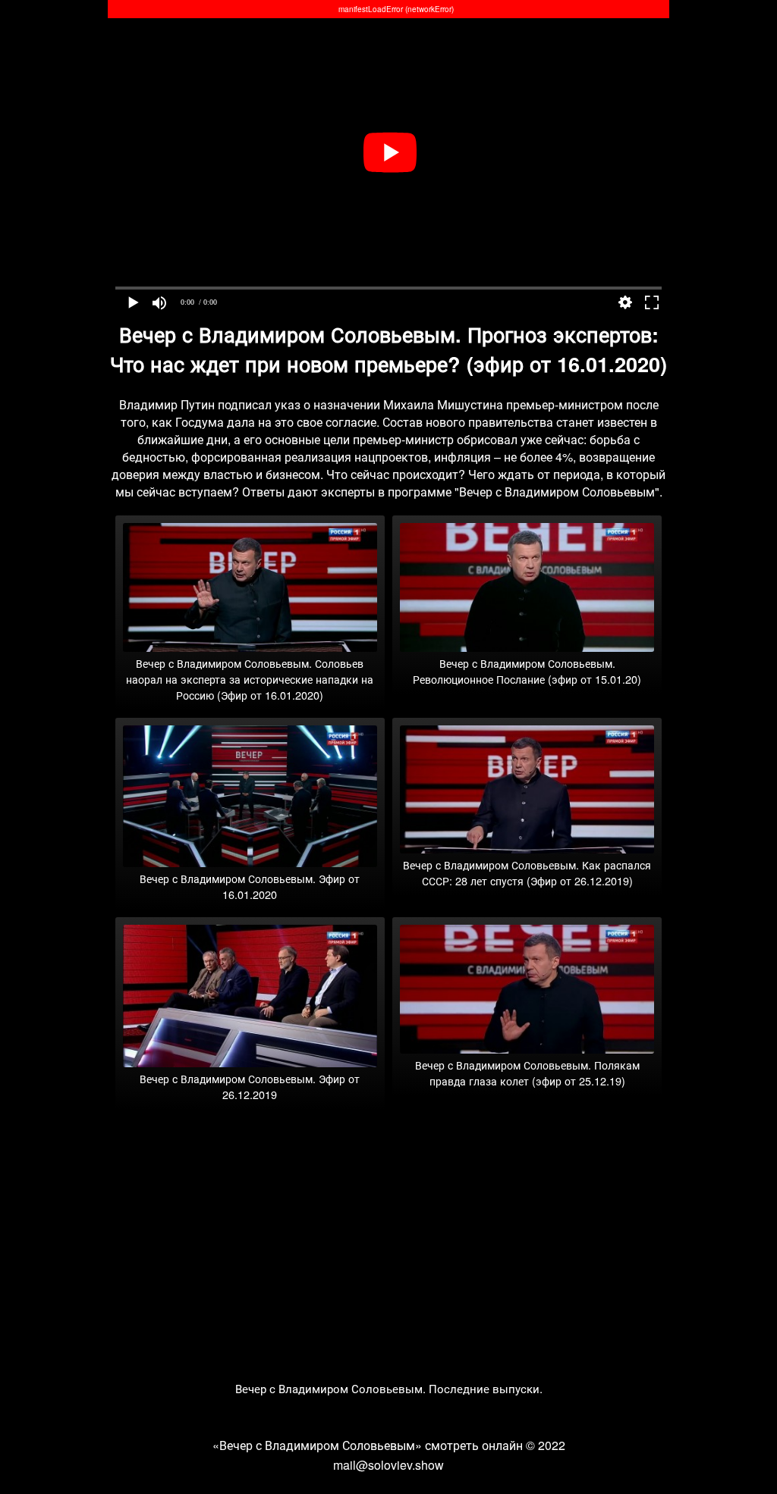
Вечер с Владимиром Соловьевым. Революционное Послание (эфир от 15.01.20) (527, 671)
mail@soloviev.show (388, 1465)
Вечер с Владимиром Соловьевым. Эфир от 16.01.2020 (250, 886)
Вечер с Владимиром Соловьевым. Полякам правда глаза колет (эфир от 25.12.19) (527, 1072)
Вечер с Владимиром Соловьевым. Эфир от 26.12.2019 (250, 1086)
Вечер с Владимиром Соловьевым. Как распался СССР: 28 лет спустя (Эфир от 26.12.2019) (527, 872)
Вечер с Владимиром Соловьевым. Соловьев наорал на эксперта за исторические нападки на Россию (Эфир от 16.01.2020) (249, 679)
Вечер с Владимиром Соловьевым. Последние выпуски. (389, 1388)
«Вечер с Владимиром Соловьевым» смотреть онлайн (367, 1445)
